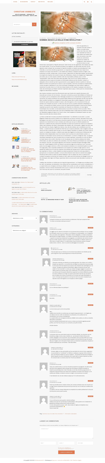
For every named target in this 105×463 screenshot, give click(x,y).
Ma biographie (24, 1)
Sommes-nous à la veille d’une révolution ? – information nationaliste (60, 413)
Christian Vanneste (24, 11)
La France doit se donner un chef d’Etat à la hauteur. (28, 169)
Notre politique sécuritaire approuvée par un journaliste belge (79, 201)
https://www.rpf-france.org (18, 76)
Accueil (15, 1)
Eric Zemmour (66, 173)
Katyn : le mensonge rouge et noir (52, 199)
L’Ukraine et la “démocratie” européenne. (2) (26, 132)
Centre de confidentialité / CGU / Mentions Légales (69, 460)
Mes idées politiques (61, 38)
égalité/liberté (58, 173)
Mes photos (41, 1)
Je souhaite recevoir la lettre (23, 41)
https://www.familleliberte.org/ (19, 79)
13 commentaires (72, 38)
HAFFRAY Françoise (57, 258)
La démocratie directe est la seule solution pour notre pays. (28, 159)
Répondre (90, 227)
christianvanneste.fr (39, 460)
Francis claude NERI (55, 305)
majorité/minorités (75, 174)
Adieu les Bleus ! (46, 190)
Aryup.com (54, 460)
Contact (33, 1)
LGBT (57, 174)
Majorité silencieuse (64, 174)
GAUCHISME (73, 173)
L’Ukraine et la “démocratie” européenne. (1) (26, 141)
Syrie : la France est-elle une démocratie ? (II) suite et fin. (84, 192)
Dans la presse (51, 38)
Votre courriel (16, 36)
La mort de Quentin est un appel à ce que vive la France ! (28, 150)
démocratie (51, 173)
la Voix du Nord (51, 174)
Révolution (44, 176)
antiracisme (44, 173)
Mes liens (50, 1)
